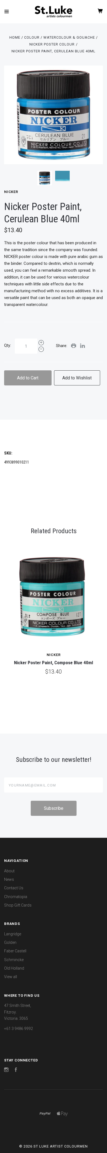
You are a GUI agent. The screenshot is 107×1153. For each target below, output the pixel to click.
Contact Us (13, 888)
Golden (10, 942)
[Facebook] (16, 1070)
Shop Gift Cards (18, 905)
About (9, 871)
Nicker (11, 192)
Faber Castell (15, 951)
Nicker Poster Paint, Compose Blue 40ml (53, 662)
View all (10, 977)
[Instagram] (6, 1070)
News (9, 879)
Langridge (12, 934)
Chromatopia (15, 896)
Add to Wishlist (77, 377)
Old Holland (14, 968)
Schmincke (14, 960)
